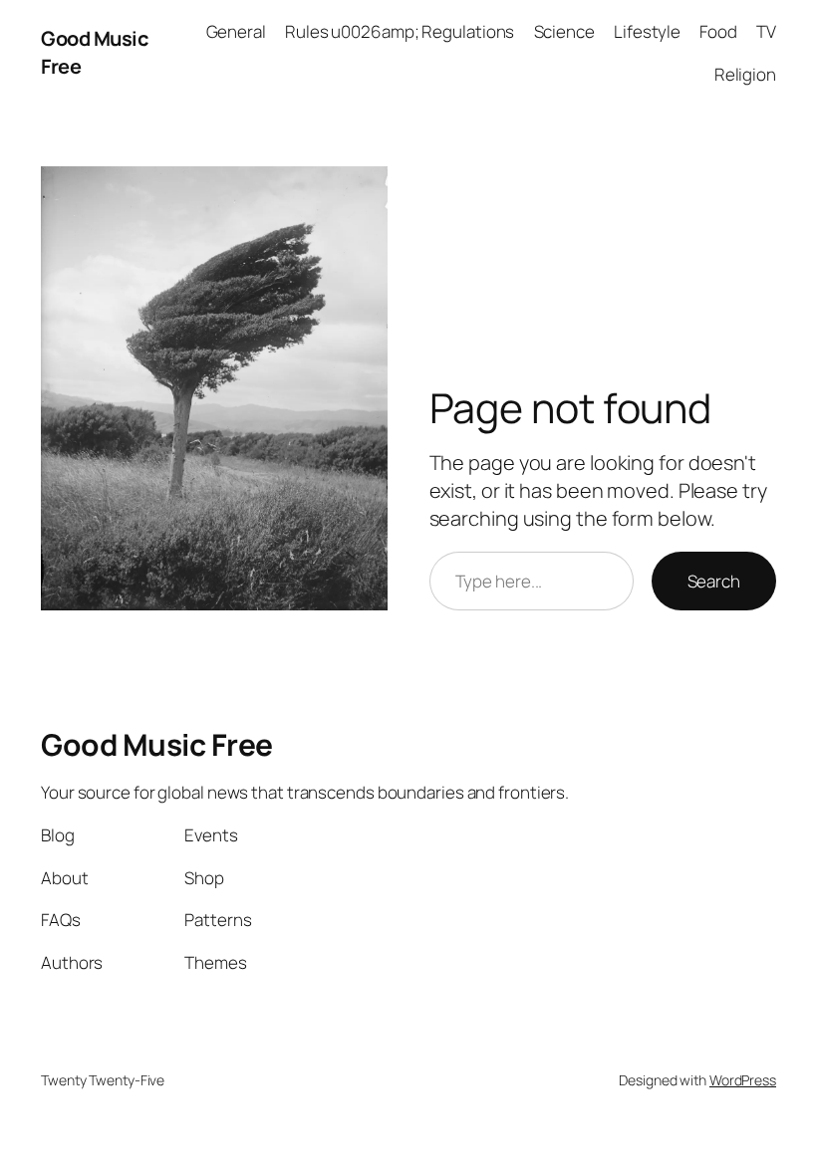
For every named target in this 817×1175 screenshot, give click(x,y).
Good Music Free (157, 744)
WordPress (742, 1079)
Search (713, 581)
